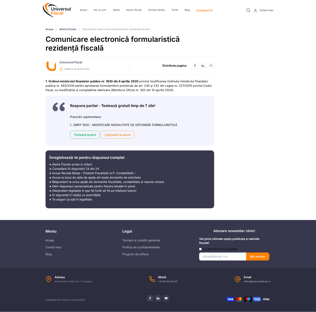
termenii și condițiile (224, 248)
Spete (116, 9)
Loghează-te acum (118, 135)
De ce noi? (100, 9)
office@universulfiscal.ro (257, 281)
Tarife (174, 9)
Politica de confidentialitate (141, 247)
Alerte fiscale (134, 9)
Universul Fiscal (70, 62)
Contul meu (266, 10)
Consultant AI (204, 10)
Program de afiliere (135, 254)
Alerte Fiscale (67, 29)
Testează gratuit (85, 135)
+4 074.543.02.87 (168, 281)
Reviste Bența (156, 9)
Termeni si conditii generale (141, 240)
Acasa (83, 9)
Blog (187, 9)
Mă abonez (258, 256)
